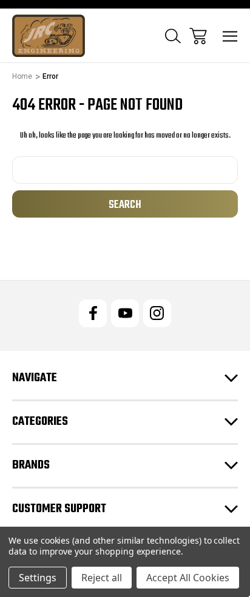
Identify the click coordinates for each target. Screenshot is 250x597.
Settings (37, 577)
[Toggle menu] (230, 36)
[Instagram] (157, 313)
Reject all (101, 577)
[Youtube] (125, 313)
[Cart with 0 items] (198, 36)
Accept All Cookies (187, 577)
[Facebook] (93, 313)
